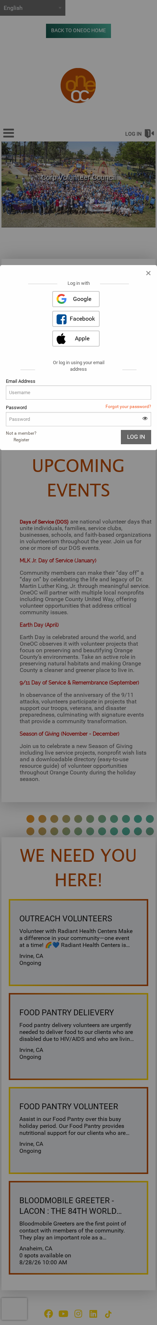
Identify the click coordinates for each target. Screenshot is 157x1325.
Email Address (20, 381)
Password (16, 407)
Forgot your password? (128, 406)
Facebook (82, 318)
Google (82, 298)
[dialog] (78, 357)
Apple (82, 338)
